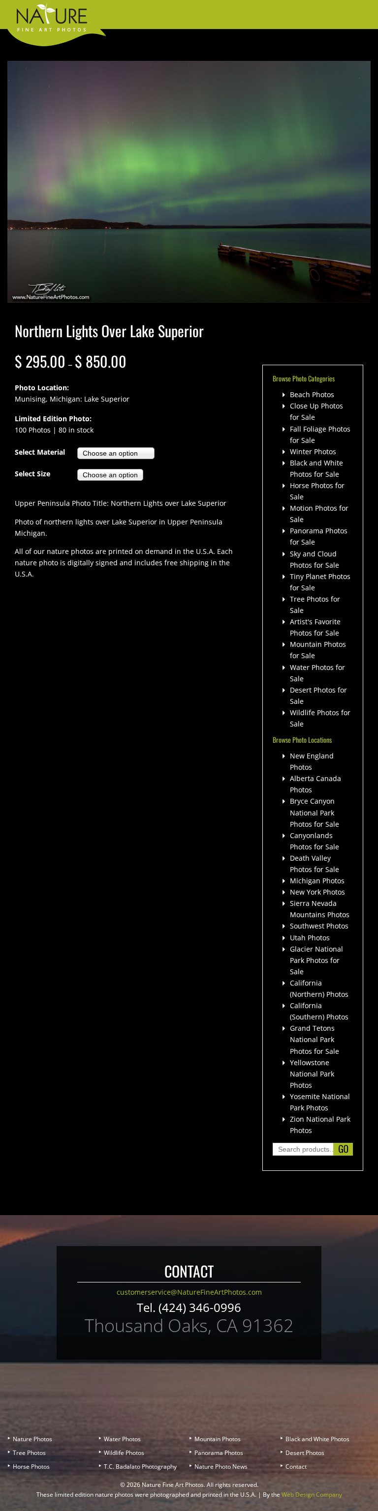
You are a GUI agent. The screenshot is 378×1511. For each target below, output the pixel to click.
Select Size (32, 473)
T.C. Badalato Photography (140, 1466)
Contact (296, 1466)
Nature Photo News (221, 1466)
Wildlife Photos (124, 1453)
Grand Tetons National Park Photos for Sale (314, 1039)
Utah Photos (310, 937)
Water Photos (122, 1439)
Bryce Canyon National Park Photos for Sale (314, 812)
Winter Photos (313, 451)
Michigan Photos (317, 880)
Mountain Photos (217, 1439)
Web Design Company (312, 1494)
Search (343, 1149)
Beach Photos (312, 394)
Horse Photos (31, 1466)
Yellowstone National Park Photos (312, 1074)
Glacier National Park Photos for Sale (316, 960)
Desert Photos (304, 1453)
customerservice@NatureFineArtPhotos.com (189, 1292)
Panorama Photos (218, 1453)
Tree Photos (29, 1453)
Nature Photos (32, 1439)
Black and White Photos (317, 1439)
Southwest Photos (319, 925)
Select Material (40, 452)
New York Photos (317, 892)
